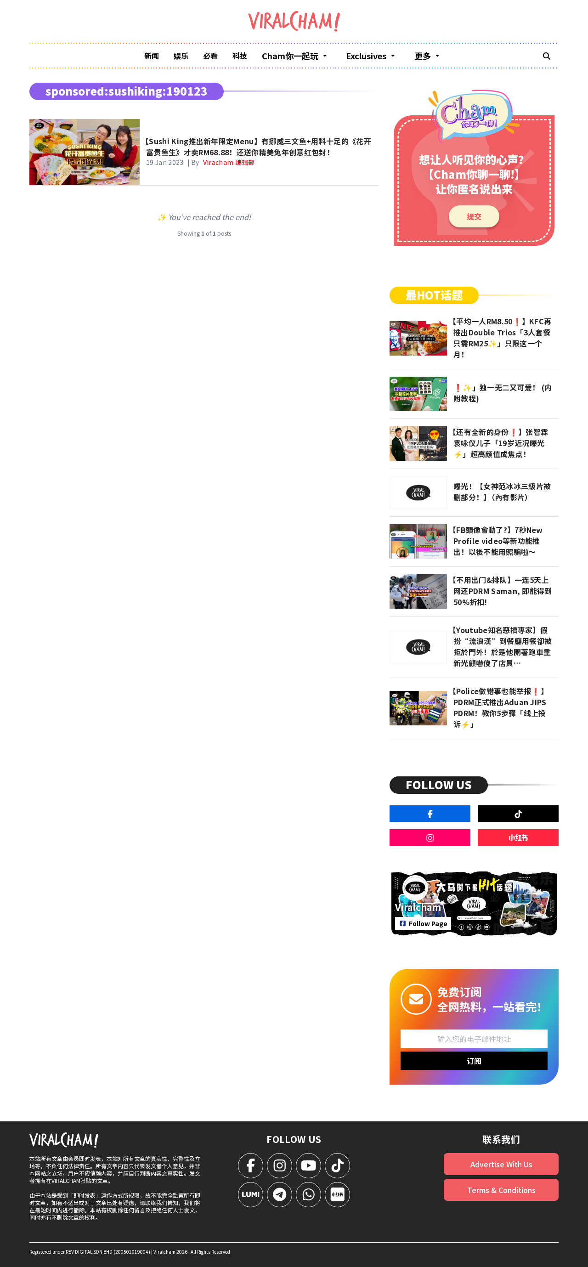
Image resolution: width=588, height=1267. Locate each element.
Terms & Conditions (501, 1189)
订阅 (474, 1060)
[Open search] (546, 55)
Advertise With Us (501, 1164)
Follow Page (428, 923)
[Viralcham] (294, 21)
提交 (474, 216)
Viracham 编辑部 (229, 162)
